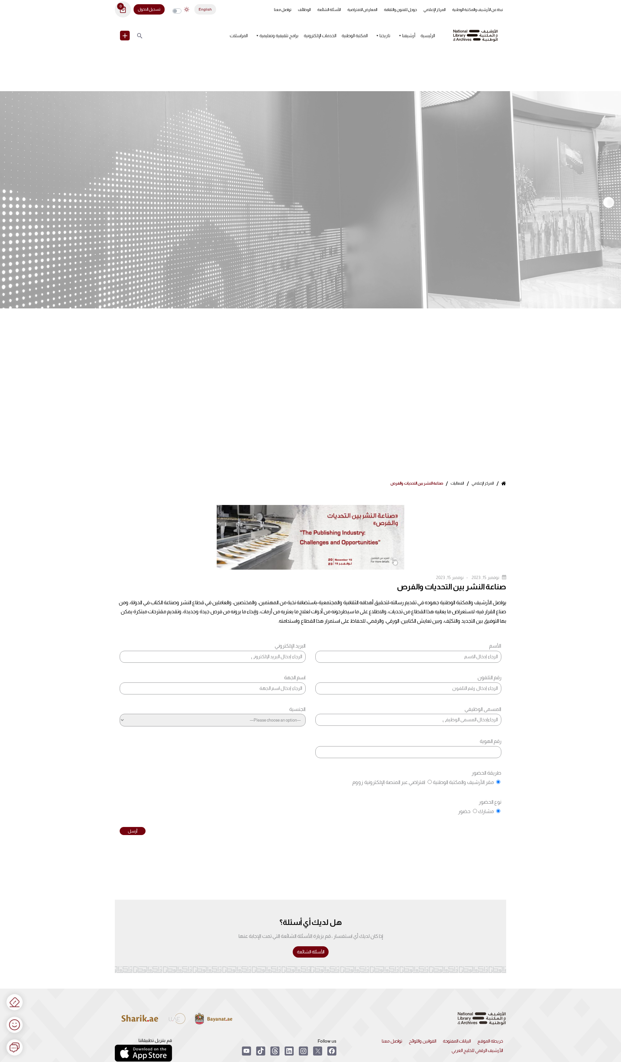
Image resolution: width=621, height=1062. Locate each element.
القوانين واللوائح (422, 1041)
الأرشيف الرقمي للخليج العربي (477, 1050)
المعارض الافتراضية (362, 9)
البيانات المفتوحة (457, 1041)
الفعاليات (457, 483)
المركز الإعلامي (434, 9)
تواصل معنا (282, 9)
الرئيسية (427, 35)
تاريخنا (384, 35)
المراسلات (239, 35)
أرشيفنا (408, 35)
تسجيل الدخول (149, 9)
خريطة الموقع (490, 1041)
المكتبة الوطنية (355, 35)
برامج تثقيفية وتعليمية (279, 35)
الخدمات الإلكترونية (320, 35)
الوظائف (304, 9)
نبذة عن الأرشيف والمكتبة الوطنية (477, 9)
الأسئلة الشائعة (329, 9)
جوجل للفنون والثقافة (400, 9)
